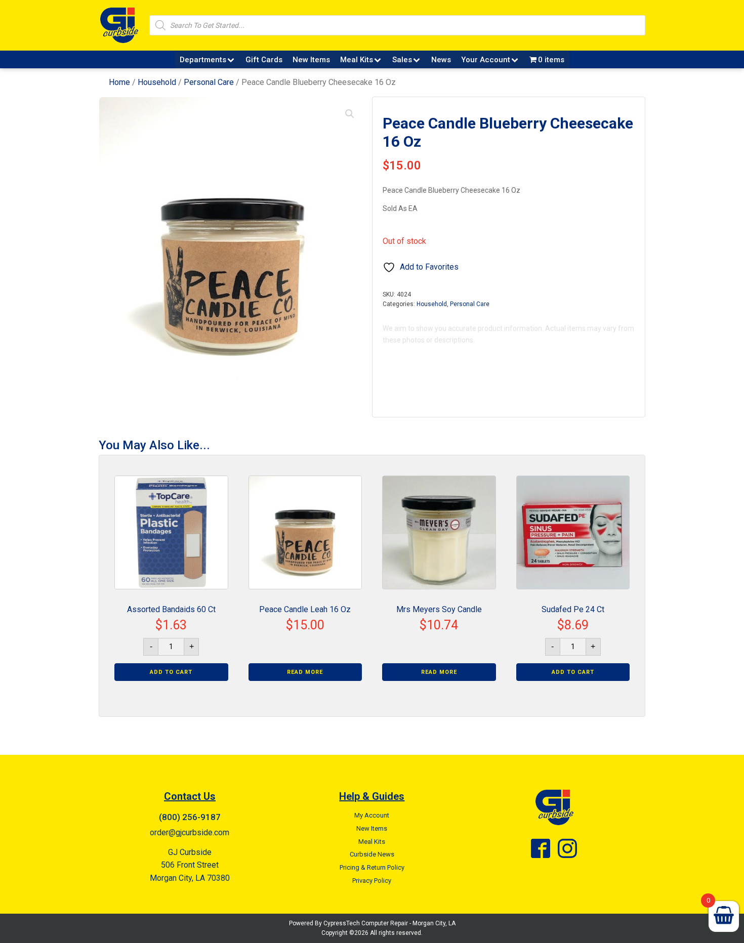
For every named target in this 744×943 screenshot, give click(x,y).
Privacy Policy (371, 880)
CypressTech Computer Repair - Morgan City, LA (389, 923)
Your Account (485, 59)
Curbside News (372, 854)
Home (119, 82)
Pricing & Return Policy (372, 867)
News (441, 59)
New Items (311, 59)
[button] (350, 114)
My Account (371, 815)
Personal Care (209, 82)
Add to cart (171, 672)
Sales (402, 59)
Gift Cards (263, 59)
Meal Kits (356, 59)
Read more (305, 672)
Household (157, 82)
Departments (203, 59)
